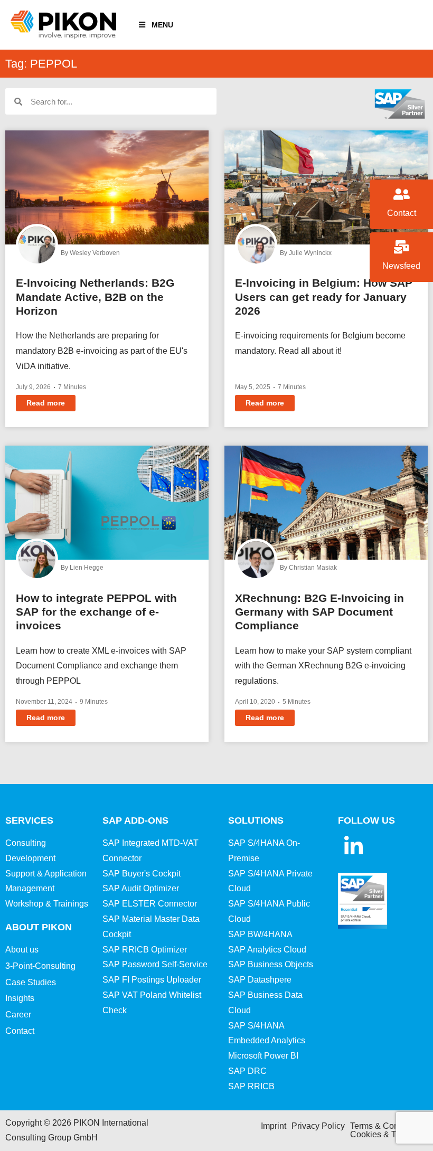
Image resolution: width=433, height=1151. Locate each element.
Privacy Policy (318, 1125)
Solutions (256, 820)
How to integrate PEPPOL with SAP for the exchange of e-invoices (96, 612)
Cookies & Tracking (386, 1134)
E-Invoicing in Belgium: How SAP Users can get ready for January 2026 (323, 297)
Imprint (273, 1125)
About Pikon (38, 927)
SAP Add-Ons (135, 820)
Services (29, 820)
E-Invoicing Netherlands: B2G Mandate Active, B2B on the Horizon (95, 297)
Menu (162, 25)
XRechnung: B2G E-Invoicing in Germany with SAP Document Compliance (319, 612)
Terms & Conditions (386, 1125)
